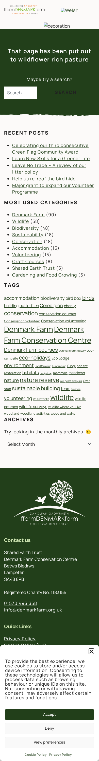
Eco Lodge (60, 358)
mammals (60, 373)
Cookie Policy (36, 754)
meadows (77, 372)
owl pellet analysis (71, 381)
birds (88, 297)
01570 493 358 (20, 603)
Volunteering (26, 254)
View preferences (49, 742)
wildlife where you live (64, 407)
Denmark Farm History (72, 350)
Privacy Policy (60, 754)
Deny (49, 728)
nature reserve (39, 380)
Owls (86, 380)
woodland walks (63, 413)
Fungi (71, 366)
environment (19, 365)
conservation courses (57, 313)
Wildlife (20, 221)
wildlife (62, 397)
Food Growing (43, 366)
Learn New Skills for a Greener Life (51, 158)
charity (70, 305)
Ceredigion (51, 305)
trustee (75, 389)
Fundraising (59, 366)
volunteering (18, 398)
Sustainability (27, 234)
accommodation (21, 298)
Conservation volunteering (64, 321)
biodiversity (52, 298)
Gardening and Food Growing (44, 275)
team (65, 388)
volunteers (41, 398)
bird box (73, 298)
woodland (11, 413)
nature (11, 380)
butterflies (29, 305)
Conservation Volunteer (22, 321)
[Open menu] (87, 10)
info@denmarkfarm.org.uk (33, 610)
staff (7, 389)
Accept (49, 714)
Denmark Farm (28, 215)
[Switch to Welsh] (69, 10)
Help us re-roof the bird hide (44, 179)
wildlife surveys (33, 406)
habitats (30, 372)
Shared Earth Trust (33, 268)
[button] (91, 651)
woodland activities (35, 413)
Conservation (27, 241)
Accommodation (30, 248)
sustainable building (36, 388)
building (11, 305)
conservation (21, 313)
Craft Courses (28, 261)
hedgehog (46, 373)
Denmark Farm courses (31, 349)
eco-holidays (35, 357)
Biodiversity (25, 228)
